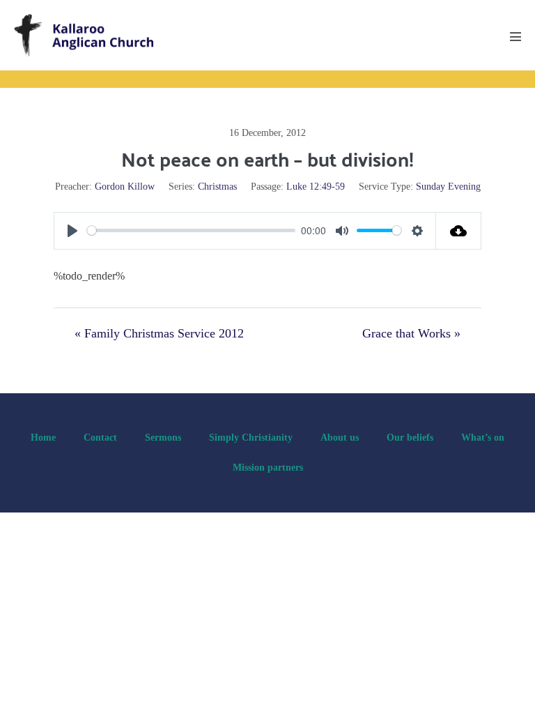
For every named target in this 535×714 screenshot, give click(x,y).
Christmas (217, 186)
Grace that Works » (411, 333)
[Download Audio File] (458, 231)
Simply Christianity (251, 437)
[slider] (191, 230)
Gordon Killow (125, 186)
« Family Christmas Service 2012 (159, 333)
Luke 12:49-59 (315, 186)
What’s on (482, 437)
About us (339, 437)
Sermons (163, 437)
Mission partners (268, 467)
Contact (100, 437)
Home (43, 437)
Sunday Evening (448, 186)
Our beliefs (410, 437)
